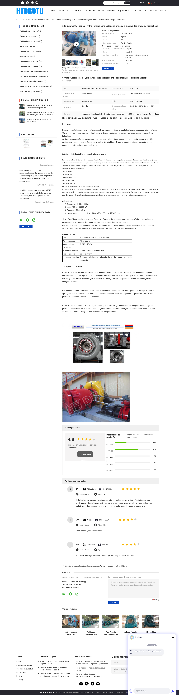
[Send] (173, 691)
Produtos (63, 11)
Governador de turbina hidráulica (116, 566)
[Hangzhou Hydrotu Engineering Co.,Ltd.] (29, 10)
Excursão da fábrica (94, 11)
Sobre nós (76, 11)
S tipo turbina (25, 56)
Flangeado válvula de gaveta (31, 76)
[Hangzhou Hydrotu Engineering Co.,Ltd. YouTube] (37, 3)
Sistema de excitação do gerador (33, 86)
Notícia (153, 11)
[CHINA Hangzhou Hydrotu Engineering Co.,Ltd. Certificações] (26, 143)
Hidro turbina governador (29, 91)
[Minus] (172, 637)
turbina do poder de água (78, 566)
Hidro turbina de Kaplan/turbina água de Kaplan (91, 669)
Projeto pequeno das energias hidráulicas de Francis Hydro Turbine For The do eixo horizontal (40, 115)
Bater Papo (108, 68)
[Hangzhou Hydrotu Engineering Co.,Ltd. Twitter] (27, 3)
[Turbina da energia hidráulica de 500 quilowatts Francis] (22, 121)
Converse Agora (144, 3)
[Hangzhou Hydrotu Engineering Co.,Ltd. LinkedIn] (32, 3)
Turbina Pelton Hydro (28, 31)
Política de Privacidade (46, 692)
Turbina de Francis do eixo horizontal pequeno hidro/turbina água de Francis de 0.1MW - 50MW (91, 633)
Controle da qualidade (118, 11)
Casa (53, 11)
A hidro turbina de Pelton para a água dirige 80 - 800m (54, 662)
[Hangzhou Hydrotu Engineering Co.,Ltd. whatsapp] (29, 220)
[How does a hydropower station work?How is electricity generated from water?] (76, 44)
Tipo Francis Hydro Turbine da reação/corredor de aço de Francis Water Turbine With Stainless (111, 633)
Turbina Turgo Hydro (28, 51)
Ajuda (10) (102, 550)
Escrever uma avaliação (85, 455)
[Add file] (130, 691)
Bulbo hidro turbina (27, 46)
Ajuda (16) (102, 525)
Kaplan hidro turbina (27, 36)
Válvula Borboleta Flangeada (31, 71)
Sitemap (19, 679)
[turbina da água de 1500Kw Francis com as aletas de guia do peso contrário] (71, 621)
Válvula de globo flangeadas (31, 81)
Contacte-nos (139, 11)
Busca (127, 3)
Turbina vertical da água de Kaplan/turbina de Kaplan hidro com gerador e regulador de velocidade (90, 675)
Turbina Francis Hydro (40, 20)
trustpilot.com (84, 494)
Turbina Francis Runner (29, 61)
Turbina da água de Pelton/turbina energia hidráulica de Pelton (53, 668)
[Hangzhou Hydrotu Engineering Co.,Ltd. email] (22, 220)
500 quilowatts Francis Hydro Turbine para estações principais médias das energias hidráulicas (80, 70)
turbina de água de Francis (96, 566)
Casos (163, 11)
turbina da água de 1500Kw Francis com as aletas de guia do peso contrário (71, 633)
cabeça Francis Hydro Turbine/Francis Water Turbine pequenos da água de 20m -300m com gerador (130, 633)
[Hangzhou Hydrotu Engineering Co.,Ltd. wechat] (35, 220)
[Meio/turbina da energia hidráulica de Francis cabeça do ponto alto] (22, 106)
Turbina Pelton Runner (28, 66)
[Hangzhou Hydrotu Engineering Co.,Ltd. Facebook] (22, 3)
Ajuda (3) (101, 494)
